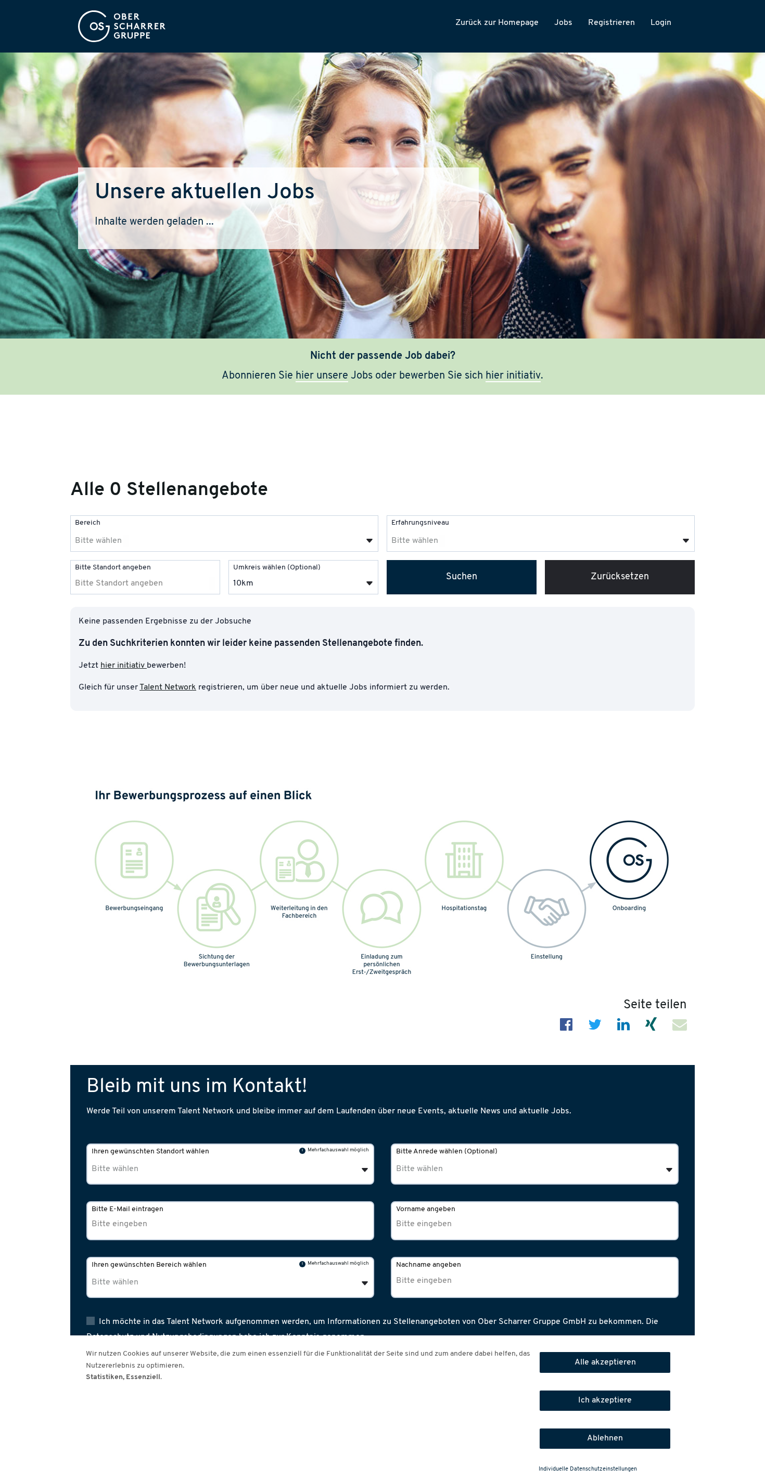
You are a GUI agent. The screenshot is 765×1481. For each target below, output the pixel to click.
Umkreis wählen (277, 567)
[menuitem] (121, 26)
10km (243, 583)
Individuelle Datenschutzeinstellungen (588, 1469)
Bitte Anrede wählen (447, 1151)
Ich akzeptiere (605, 1400)
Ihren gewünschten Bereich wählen (149, 1265)
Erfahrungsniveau (420, 523)
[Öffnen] (369, 541)
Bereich (87, 523)
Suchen (461, 577)
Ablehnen (605, 1438)
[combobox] (224, 533)
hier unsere (322, 376)
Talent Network (167, 687)
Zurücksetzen (620, 577)
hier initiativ (513, 376)
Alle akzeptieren (605, 1362)
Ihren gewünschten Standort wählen (150, 1151)
